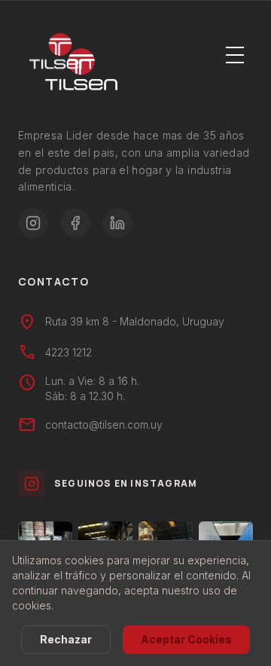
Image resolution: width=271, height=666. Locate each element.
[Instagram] (33, 223)
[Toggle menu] (235, 54)
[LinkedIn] (117, 223)
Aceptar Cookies (186, 639)
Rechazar (66, 639)
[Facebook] (75, 223)
